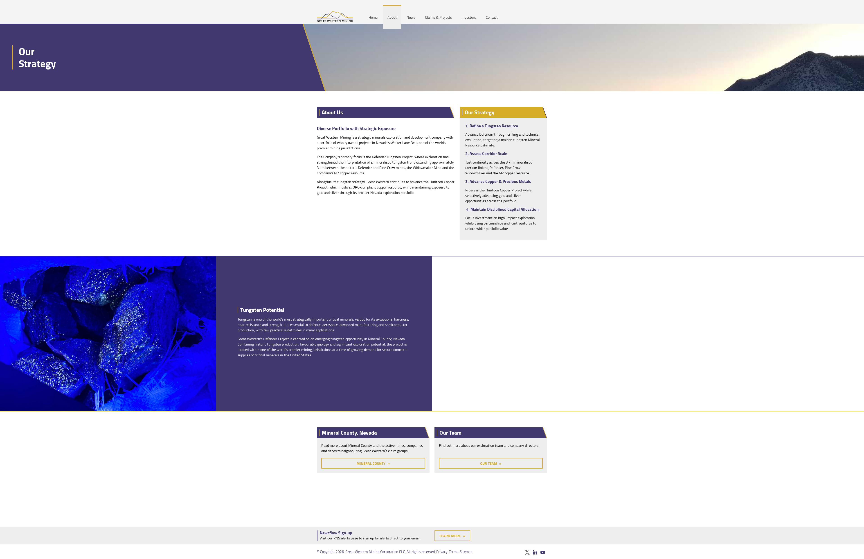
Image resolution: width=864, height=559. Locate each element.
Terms (453, 551)
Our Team (488, 463)
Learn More (450, 535)
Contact (492, 17)
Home (373, 17)
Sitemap (466, 551)
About (392, 17)
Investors (469, 17)
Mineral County (371, 463)
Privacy (441, 551)
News (411, 17)
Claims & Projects (438, 17)
